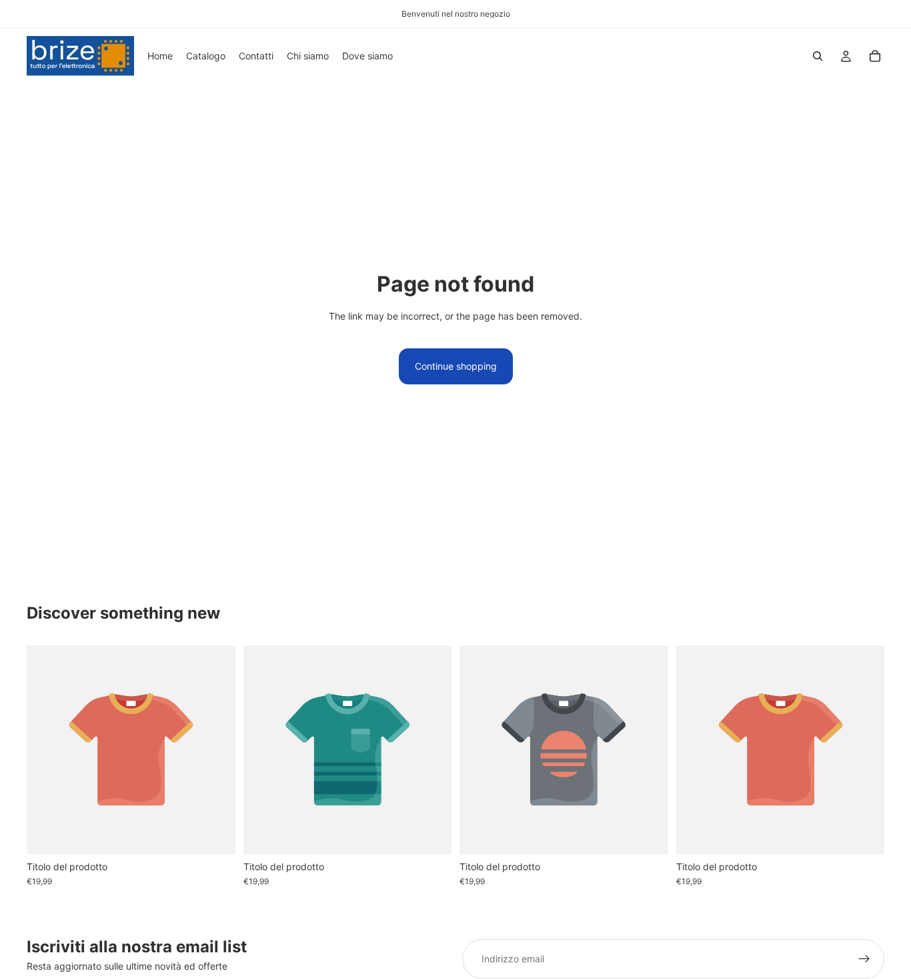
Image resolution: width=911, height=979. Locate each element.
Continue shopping (456, 366)
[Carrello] (875, 56)
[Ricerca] (817, 56)
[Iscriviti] (864, 959)
